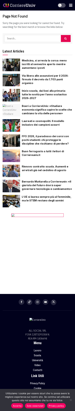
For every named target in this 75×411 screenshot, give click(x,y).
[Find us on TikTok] (29, 302)
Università (37, 360)
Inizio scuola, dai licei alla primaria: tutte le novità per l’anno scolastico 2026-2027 (44, 94)
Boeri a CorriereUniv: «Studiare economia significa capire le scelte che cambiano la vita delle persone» (47, 109)
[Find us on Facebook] (21, 302)
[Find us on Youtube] (45, 302)
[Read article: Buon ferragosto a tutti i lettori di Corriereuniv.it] (11, 155)
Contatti (37, 370)
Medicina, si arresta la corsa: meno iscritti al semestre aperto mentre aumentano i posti (44, 64)
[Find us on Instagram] (37, 302)
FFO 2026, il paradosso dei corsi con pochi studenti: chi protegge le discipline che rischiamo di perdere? (45, 140)
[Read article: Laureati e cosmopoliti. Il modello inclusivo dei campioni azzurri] (11, 125)
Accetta (17, 405)
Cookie (37, 388)
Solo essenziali (35, 405)
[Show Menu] (70, 5)
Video (37, 365)
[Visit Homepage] (19, 5)
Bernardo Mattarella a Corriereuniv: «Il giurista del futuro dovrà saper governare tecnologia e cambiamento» (47, 185)
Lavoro (37, 350)
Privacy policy (56, 405)
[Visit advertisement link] (37, 248)
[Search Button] (66, 38)
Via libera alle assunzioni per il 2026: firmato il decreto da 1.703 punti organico (45, 79)
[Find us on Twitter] (53, 302)
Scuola (37, 355)
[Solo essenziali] (70, 400)
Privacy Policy (37, 383)
